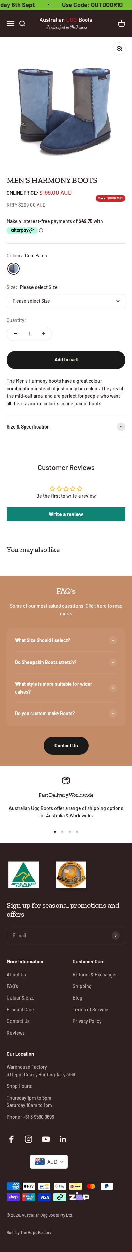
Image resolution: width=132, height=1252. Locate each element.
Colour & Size (21, 998)
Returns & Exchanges (95, 975)
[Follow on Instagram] (28, 1139)
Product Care (20, 1009)
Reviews (16, 1033)
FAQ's (12, 986)
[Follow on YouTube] (45, 1139)
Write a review (66, 514)
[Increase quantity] (43, 334)
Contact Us (66, 745)
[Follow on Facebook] (11, 1139)
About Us (16, 975)
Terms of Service (90, 1009)
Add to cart (66, 360)
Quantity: (16, 320)
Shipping (82, 986)
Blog (77, 998)
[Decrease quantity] (15, 334)
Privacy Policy (87, 1021)
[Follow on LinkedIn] (63, 1139)
